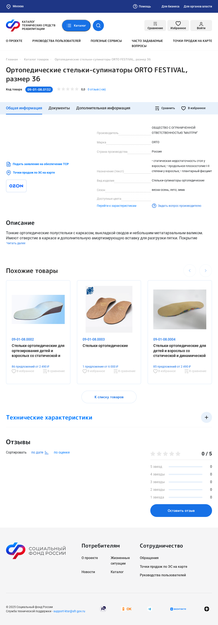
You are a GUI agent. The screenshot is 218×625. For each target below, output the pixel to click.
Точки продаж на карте (192, 41)
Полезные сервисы (106, 41)
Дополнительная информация (103, 108)
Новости (88, 572)
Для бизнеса (170, 6)
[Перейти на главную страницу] (30, 25)
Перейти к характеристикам (116, 205)
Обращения (149, 558)
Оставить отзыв (181, 510)
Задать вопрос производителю (179, 205)
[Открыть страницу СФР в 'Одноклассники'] (126, 609)
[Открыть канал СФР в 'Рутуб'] (103, 609)
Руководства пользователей (56, 41)
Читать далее (15, 243)
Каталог (117, 572)
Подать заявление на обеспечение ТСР (41, 164)
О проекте (14, 41)
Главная (12, 59)
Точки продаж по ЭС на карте (34, 172)
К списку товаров (109, 397)
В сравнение (56, 371)
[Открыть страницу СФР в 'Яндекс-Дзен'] (206, 609)
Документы (59, 108)
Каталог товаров (36, 59)
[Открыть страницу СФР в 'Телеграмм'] (149, 609)
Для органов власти (198, 6)
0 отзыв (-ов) (97, 89)
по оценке (62, 452)
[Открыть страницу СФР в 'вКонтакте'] (178, 609)
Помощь (145, 6)
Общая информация (24, 108)
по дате (37, 452)
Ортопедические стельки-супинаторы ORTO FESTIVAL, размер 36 (97, 74)
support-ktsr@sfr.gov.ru (69, 611)
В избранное (196, 108)
